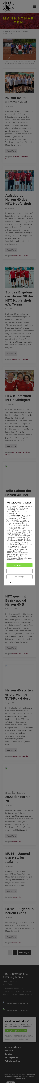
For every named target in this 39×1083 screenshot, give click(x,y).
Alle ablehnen (19, 571)
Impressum (25, 583)
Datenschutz (14, 583)
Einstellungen (19, 577)
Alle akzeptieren (19, 565)
